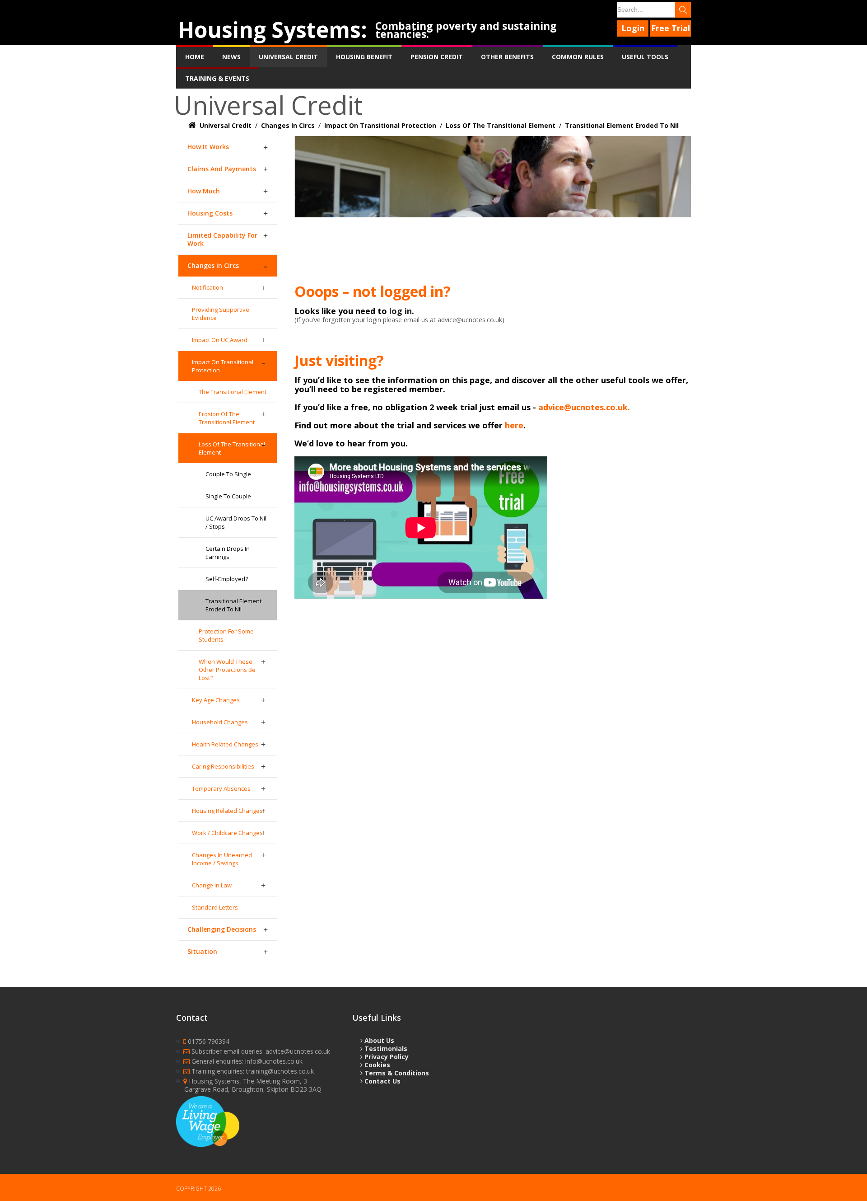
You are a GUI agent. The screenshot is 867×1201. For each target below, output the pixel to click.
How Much (203, 191)
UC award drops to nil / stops (235, 522)
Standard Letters (215, 907)
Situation (202, 951)
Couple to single (228, 474)
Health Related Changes (225, 744)
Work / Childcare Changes (227, 833)
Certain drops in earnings (227, 552)
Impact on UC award (219, 340)
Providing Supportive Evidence (220, 313)
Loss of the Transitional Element (232, 448)
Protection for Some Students (226, 635)
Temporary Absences (221, 788)
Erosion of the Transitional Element (227, 418)
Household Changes (220, 722)
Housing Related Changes (227, 811)
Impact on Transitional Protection (222, 366)
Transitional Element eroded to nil (233, 605)
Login (632, 28)
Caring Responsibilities (223, 766)
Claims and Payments (221, 168)
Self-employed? (226, 579)
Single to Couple (228, 496)
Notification (207, 287)
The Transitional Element (232, 392)
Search (683, 10)
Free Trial (670, 28)
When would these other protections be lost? (227, 669)
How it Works (208, 146)
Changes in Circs (213, 265)
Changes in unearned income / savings (222, 859)
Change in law (212, 885)
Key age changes (216, 700)
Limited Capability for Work (222, 239)
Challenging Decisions (221, 929)
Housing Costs (210, 213)
